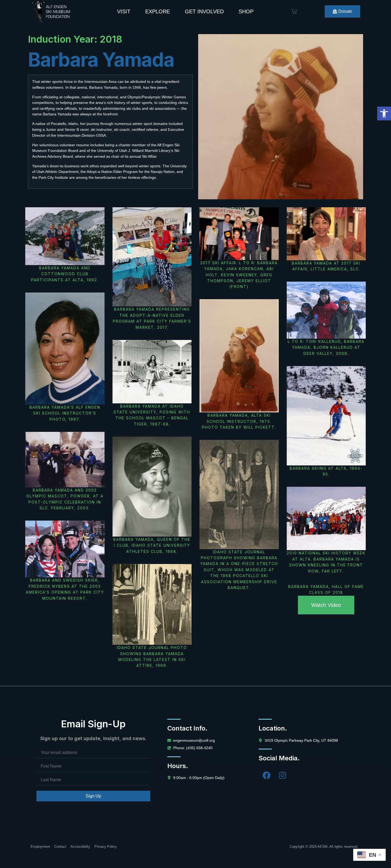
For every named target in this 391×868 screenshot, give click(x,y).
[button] (384, 113)
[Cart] (294, 11)
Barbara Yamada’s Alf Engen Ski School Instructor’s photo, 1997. (65, 413)
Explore (157, 11)
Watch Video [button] (326, 605)
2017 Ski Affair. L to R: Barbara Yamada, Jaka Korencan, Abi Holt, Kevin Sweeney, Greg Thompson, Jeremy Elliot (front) (239, 275)
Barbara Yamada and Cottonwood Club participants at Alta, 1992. (64, 274)
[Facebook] (266, 775)
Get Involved (204, 11)
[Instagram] (282, 775)
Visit (123, 11)
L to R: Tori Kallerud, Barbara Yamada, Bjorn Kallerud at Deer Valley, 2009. (326, 347)
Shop (246, 11)
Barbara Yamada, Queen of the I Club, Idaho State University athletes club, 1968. (151, 545)
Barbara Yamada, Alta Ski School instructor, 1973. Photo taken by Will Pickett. (239, 421)
